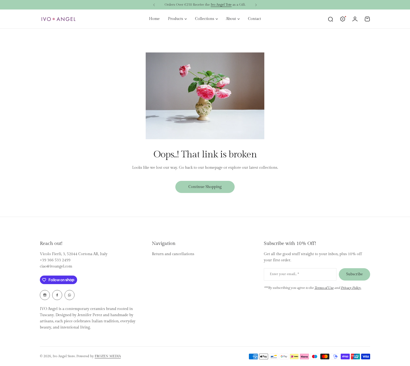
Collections (204, 19)
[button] (154, 5)
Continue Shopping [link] (205, 187)
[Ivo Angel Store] (58, 19)
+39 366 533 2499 (55, 260)
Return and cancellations (173, 254)
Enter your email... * (284, 274)
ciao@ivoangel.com (56, 266)
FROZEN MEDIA (108, 356)
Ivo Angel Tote (221, 4)
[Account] (355, 19)
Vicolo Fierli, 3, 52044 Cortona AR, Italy (73, 254)
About (231, 19)
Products (175, 19)
